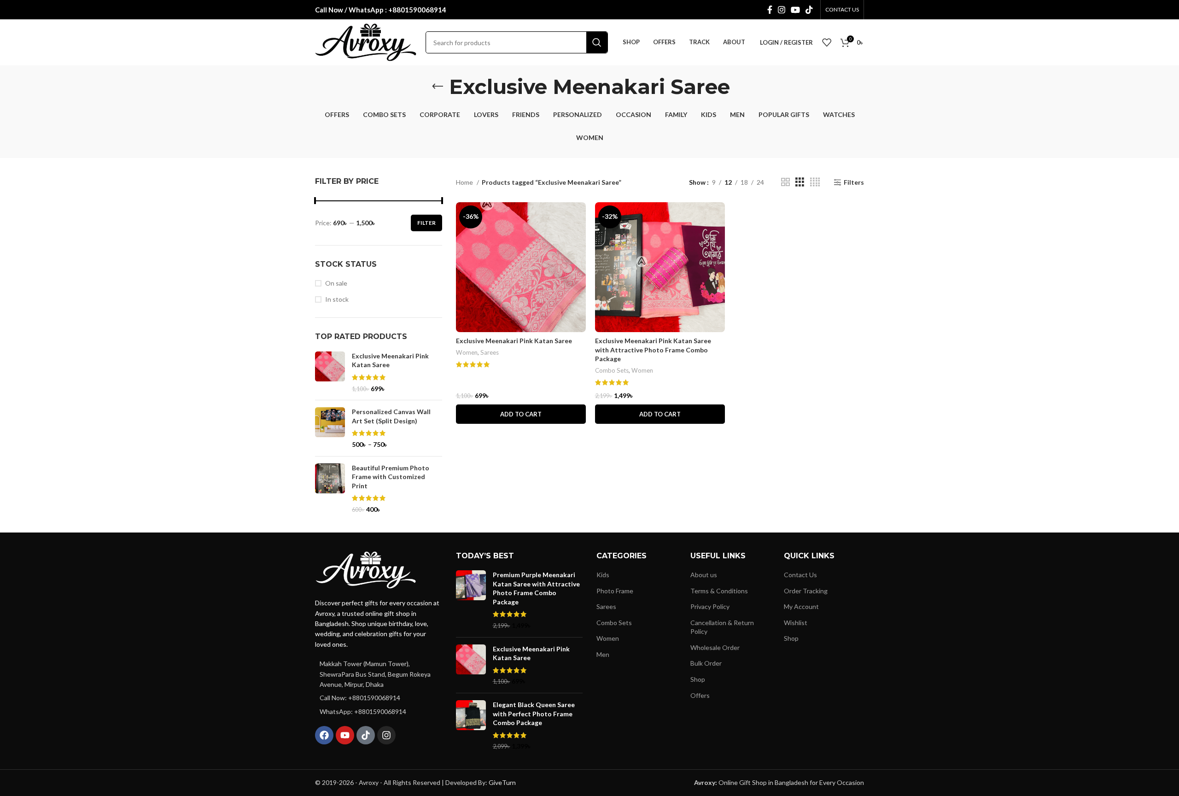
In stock (337, 299)
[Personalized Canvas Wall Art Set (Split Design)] (330, 428)
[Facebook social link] (770, 10)
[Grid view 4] (815, 182)
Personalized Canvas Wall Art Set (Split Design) (391, 416)
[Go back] (437, 86)
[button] (521, 414)
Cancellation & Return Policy (722, 627)
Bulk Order (706, 663)
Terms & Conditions (719, 591)
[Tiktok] (365, 735)
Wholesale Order (715, 647)
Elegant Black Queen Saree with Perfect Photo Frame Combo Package (534, 713)
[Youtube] (345, 735)
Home (465, 182)
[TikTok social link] (809, 10)
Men (602, 654)
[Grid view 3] (799, 182)
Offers (700, 695)
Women (467, 352)
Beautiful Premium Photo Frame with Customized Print (390, 477)
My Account (801, 606)
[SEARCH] (596, 42)
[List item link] (378, 698)
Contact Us (800, 575)
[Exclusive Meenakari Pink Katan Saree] (330, 372)
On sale (336, 283)
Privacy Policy (710, 606)
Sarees (489, 352)
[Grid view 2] (785, 182)
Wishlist (795, 622)
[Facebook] (324, 735)
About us (703, 575)
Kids (602, 575)
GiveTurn (502, 782)
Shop (697, 679)
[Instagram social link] (781, 10)
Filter (426, 222)
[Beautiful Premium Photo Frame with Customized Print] (330, 488)
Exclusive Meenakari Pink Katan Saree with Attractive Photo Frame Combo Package (653, 350)
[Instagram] (386, 735)
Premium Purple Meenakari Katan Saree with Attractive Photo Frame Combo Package (536, 588)
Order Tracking (806, 591)
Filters (854, 182)
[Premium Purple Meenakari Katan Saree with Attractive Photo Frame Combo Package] (471, 600)
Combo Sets (612, 370)
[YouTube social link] (795, 10)
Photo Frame (614, 591)
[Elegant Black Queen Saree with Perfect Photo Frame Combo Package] (471, 725)
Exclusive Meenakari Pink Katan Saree (390, 360)
